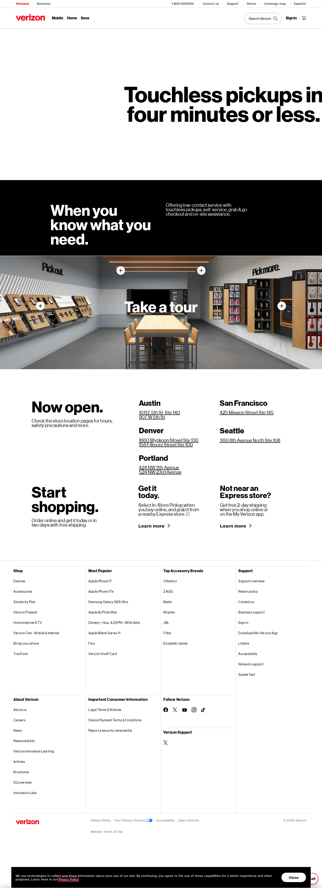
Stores (251, 3)
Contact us (211, 3)
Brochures (21, 772)
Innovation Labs (25, 793)
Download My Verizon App (258, 633)
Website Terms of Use (107, 831)
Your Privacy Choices (130, 820)
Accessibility (248, 654)
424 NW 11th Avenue (159, 467)
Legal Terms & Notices (105, 710)
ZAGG (168, 591)
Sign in (243, 623)
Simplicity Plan (24, 602)
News (17, 730)
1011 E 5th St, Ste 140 (159, 412)
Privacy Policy (101, 820)
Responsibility (24, 741)
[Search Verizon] (262, 18)
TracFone (20, 654)
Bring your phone (26, 643)
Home (72, 18)
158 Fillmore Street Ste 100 (166, 444)
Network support (251, 664)
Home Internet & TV (27, 623)
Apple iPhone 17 (100, 581)
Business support (251, 612)
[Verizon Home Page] (30, 17)
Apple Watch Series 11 (104, 633)
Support (233, 3)
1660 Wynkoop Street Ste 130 (168, 440)
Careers (19, 720)
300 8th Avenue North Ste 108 (250, 440)
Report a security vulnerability (110, 730)
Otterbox (170, 581)
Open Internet (188, 820)
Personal (22, 3)
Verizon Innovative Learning (33, 751)
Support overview (251, 581)
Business (43, 3)
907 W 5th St (152, 417)
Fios (91, 643)
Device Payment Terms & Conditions (115, 720)
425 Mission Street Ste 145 (247, 412)
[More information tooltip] (188, 514)
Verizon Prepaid (25, 612)
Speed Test (246, 674)
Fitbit (167, 633)
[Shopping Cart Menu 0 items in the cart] (304, 18)
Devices (19, 581)
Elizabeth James (175, 643)
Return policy (248, 591)
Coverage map (275, 3)
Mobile (57, 18)
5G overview (22, 782)
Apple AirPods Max (102, 612)
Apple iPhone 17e (100, 591)
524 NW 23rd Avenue (160, 472)
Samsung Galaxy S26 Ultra (108, 602)
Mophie (169, 612)
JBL (166, 623)
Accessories (22, 591)
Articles (19, 762)
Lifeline (243, 643)
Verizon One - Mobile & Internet (36, 633)
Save (85, 18)
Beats (167, 602)
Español (300, 3)
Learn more (151, 526)
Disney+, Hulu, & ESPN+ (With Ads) (114, 623)
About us (20, 710)
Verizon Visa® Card (102, 654)
